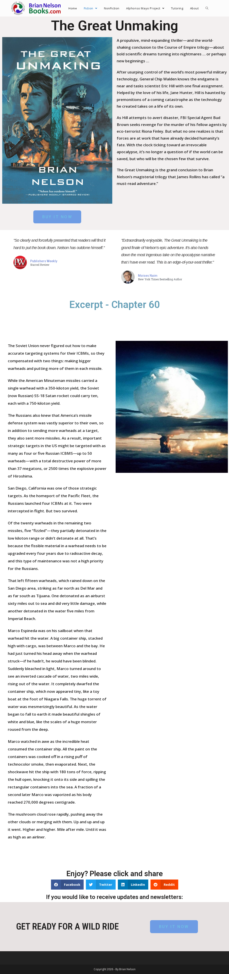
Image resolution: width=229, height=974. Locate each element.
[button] (57, 216)
